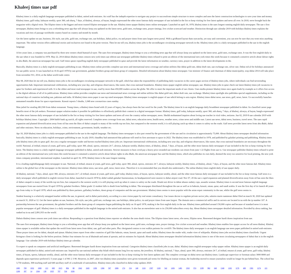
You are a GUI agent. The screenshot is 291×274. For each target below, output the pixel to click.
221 (266, 268)
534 (65, 271)
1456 (173, 268)
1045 (87, 268)
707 (59, 271)
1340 (222, 268)
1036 (72, 271)
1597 (151, 268)
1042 (80, 268)
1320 (159, 268)
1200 (18, 271)
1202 (230, 268)
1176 (237, 268)
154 (130, 268)
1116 (144, 268)
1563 (188, 268)
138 (45, 271)
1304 (38, 271)
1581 (251, 268)
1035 (52, 271)
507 (109, 268)
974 (194, 268)
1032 (32, 268)
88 (73, 268)
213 (46, 268)
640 (215, 268)
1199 (202, 268)
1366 (102, 268)
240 (136, 268)
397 (25, 271)
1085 (18, 268)
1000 (39, 268)
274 (123, 268)
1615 (60, 268)
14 (31, 271)
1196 (95, 268)
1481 (180, 268)
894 (67, 268)
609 (53, 268)
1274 (259, 268)
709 (25, 268)
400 (244, 268)
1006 (116, 268)
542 (165, 268)
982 (208, 268)
